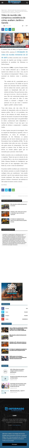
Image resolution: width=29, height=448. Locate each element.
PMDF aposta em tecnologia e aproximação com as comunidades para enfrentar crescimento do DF (18, 357)
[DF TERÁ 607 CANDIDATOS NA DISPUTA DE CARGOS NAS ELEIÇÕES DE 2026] (5, 221)
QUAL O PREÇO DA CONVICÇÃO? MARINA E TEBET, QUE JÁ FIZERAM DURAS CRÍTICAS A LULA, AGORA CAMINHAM (18, 329)
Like (27, 308)
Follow (26, 312)
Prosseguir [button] (14, 444)
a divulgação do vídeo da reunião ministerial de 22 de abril (14, 54)
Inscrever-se (25, 319)
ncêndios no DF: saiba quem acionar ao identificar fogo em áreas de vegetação (18, 213)
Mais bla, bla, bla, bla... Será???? (17, 390)
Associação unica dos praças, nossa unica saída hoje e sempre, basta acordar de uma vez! (18, 385)
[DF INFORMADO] (14, 409)
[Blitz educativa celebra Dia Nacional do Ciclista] (5, 206)
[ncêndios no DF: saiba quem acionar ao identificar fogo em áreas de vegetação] (5, 214)
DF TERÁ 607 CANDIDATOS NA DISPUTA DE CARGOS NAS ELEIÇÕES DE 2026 (18, 220)
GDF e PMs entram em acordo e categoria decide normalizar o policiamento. (17, 371)
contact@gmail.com (16, 425)
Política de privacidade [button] (8, 440)
